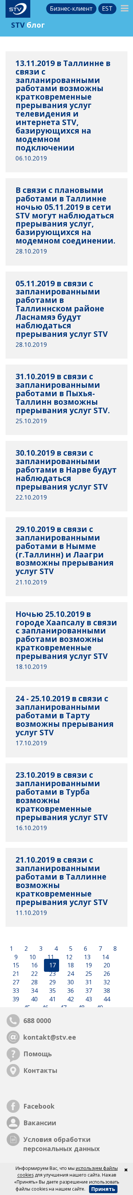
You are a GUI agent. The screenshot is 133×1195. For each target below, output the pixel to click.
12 (68, 957)
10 (32, 957)
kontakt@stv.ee (49, 1037)
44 (106, 999)
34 (34, 991)
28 (34, 982)
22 (34, 974)
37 (88, 991)
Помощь (37, 1053)
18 (70, 965)
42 (70, 999)
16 (34, 965)
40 (34, 999)
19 (88, 965)
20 (106, 965)
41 (52, 999)
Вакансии (39, 1122)
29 (52, 982)
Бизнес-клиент (71, 8)
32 (106, 982)
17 (52, 965)
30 (70, 982)
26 (106, 974)
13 (86, 957)
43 (88, 999)
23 (52, 974)
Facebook (39, 1106)
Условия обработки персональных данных (61, 1144)
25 (88, 974)
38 (106, 991)
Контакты (40, 1070)
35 (52, 991)
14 (104, 957)
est (107, 8)
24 (70, 974)
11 (50, 957)
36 (70, 991)
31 (88, 982)
